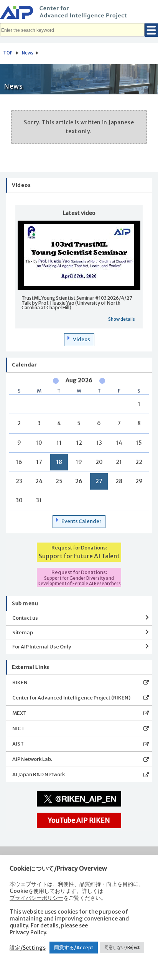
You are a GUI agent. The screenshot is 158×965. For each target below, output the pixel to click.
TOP (8, 53)
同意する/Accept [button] (73, 947)
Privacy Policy (28, 932)
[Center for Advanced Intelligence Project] (79, 13)
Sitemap (22, 632)
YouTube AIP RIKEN (79, 820)
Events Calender (81, 521)
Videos (81, 339)
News (27, 53)
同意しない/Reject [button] (122, 947)
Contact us (25, 618)
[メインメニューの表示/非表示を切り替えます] (151, 30)
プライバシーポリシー (36, 897)
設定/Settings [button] (28, 947)
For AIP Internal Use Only (41, 646)
